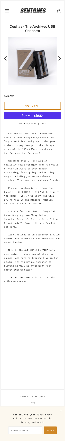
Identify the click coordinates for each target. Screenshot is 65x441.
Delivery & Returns (32, 396)
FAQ (33, 402)
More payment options (32, 123)
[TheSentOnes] (33, 10)
